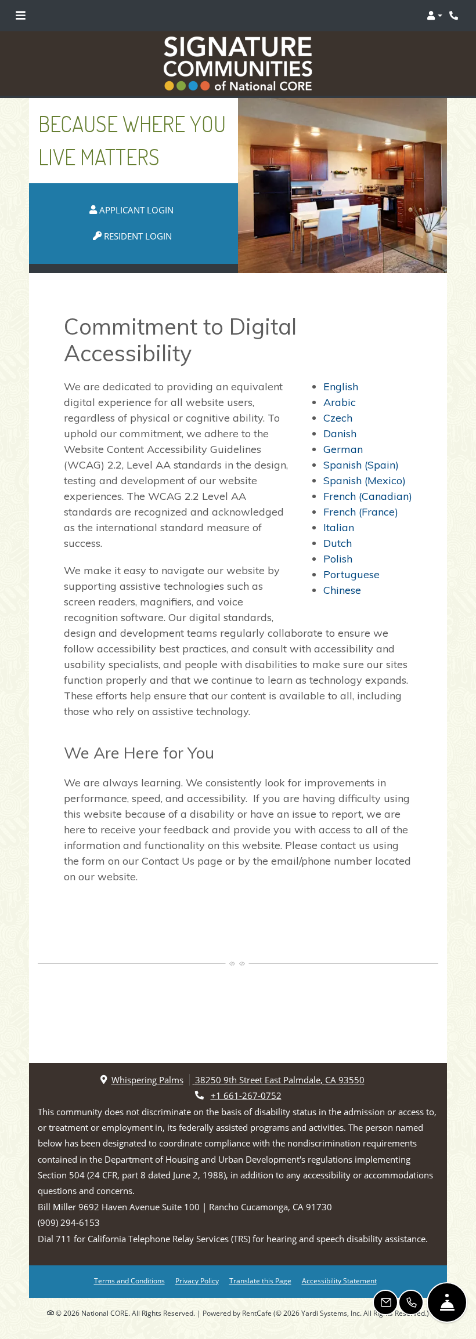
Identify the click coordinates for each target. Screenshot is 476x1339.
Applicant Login (141, 210)
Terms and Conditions (129, 1280)
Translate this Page (260, 1280)
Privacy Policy (197, 1280)
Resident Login (143, 236)
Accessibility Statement (339, 1280)
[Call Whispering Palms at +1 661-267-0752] (455, 16)
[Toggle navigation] (20, 16)
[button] (434, 16)
